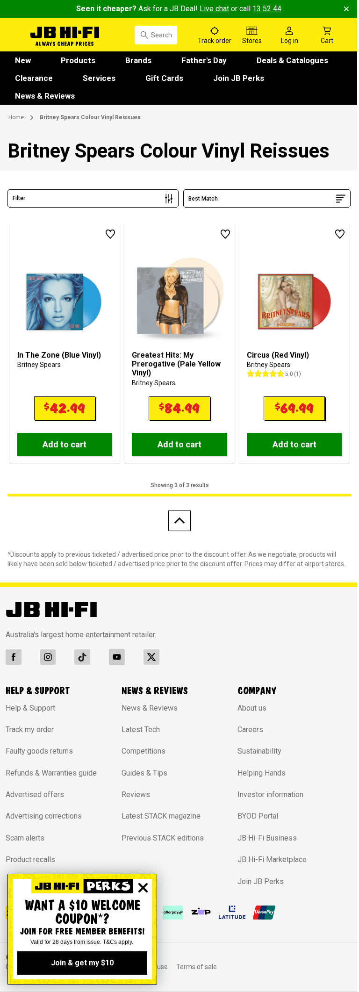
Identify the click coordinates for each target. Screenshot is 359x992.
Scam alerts (25, 838)
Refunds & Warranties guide (51, 773)
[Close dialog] (143, 887)
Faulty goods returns (39, 751)
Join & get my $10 (82, 962)
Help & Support (30, 708)
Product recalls (30, 859)
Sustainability (259, 751)
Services (99, 78)
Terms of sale (196, 966)
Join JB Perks (238, 78)
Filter (19, 198)
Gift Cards (164, 78)
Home (16, 117)
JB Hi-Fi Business (267, 838)
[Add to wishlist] (110, 234)
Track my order (30, 729)
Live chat (214, 8)
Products (78, 60)
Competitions (143, 751)
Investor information (270, 794)
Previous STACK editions (163, 838)
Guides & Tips (144, 773)
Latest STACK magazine (161, 816)
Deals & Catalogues (292, 60)
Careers (250, 729)
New (23, 60)
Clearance (34, 78)
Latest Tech (141, 729)
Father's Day (204, 60)
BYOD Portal (257, 816)
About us (251, 708)
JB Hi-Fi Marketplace (272, 859)
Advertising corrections (44, 816)
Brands (138, 60)
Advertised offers (35, 794)
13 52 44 (266, 8)
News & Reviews (45, 96)
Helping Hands (261, 773)
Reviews (136, 794)
